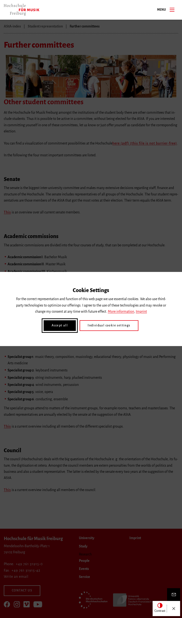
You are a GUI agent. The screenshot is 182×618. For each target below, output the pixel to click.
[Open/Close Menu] (173, 608)
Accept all (60, 325)
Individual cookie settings (109, 325)
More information (121, 311)
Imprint (141, 311)
